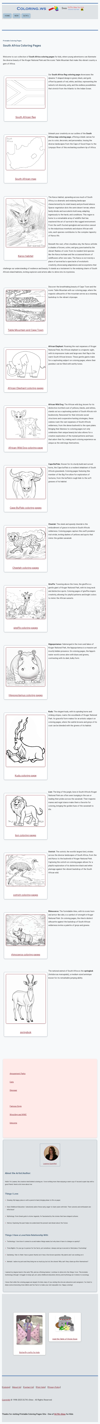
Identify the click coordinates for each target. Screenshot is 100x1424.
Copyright (6, 1400)
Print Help (40, 1387)
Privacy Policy (54, 1387)
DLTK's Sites (60, 1414)
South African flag (25, 117)
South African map (25, 178)
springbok (25, 1032)
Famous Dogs (16, 1106)
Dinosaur (13, 1090)
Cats (12, 1082)
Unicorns (13, 1123)
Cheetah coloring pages (25, 567)
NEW (16, 16)
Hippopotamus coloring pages (26, 695)
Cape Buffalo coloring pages (26, 507)
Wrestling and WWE (18, 1114)
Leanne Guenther (50, 1164)
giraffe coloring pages (25, 627)
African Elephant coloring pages (25, 388)
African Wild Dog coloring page (25, 447)
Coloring (6, 1387)
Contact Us (28, 1387)
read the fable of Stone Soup (64, 1339)
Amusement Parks (17, 1073)
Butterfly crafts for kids (29, 1352)
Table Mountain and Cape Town (25, 330)
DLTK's (26, 16)
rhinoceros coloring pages (25, 954)
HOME (7, 16)
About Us (17, 1387)
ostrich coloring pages (25, 894)
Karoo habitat (25, 256)
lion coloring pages (25, 835)
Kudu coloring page (25, 775)
